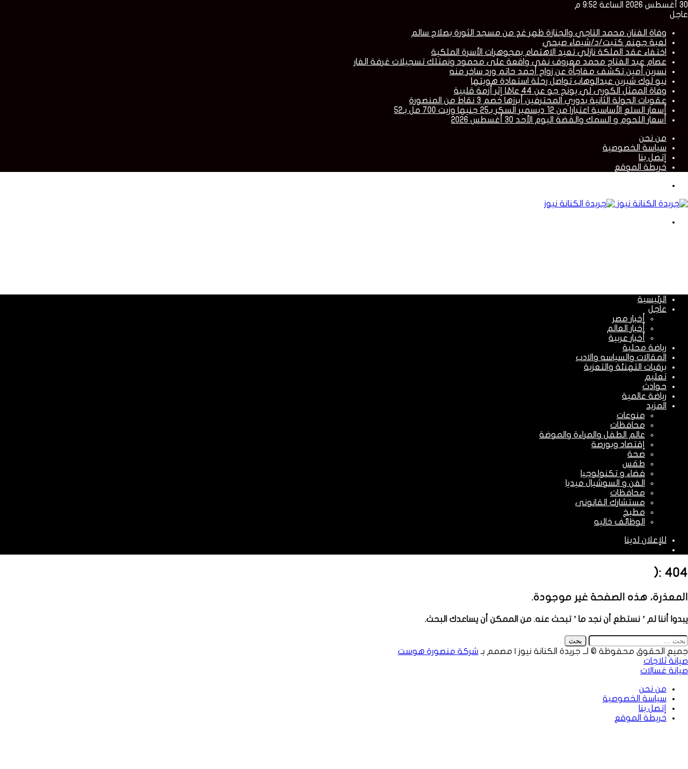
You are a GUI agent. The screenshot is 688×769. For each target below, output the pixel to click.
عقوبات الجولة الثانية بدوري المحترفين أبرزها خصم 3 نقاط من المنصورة (537, 100)
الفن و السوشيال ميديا (605, 483)
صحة (636, 454)
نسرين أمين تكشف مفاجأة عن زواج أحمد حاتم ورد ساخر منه (557, 71)
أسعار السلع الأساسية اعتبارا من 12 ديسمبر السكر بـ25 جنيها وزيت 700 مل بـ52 (530, 110)
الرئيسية (651, 299)
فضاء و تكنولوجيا (612, 473)
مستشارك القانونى (610, 502)
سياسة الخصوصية (634, 147)
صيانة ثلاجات (665, 661)
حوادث (654, 386)
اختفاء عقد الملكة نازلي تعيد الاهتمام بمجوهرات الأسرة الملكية (548, 52)
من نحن (652, 138)
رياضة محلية (644, 347)
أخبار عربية (626, 338)
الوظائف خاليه (619, 522)
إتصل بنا (652, 157)
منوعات (631, 415)
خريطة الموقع (640, 167)
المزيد (656, 405)
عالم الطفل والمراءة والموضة (592, 434)
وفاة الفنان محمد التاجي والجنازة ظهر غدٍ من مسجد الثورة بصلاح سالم (538, 32)
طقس (633, 463)
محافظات (627, 425)
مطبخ (634, 512)
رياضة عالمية (644, 396)
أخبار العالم (626, 328)
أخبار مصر (628, 318)
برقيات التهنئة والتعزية (625, 367)
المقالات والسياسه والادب (621, 357)
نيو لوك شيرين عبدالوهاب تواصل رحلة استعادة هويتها (568, 81)
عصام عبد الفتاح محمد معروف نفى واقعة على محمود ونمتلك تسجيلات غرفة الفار (510, 62)
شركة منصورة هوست (438, 651)
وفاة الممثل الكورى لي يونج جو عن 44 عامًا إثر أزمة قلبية (560, 91)
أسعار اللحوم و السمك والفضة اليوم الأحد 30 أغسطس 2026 (558, 120)
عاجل (657, 309)
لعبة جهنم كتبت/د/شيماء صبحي (604, 42)
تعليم (655, 376)
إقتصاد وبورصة (618, 444)
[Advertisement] (492, 259)
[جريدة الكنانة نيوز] (616, 203)
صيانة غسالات (664, 670)
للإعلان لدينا (645, 540)
